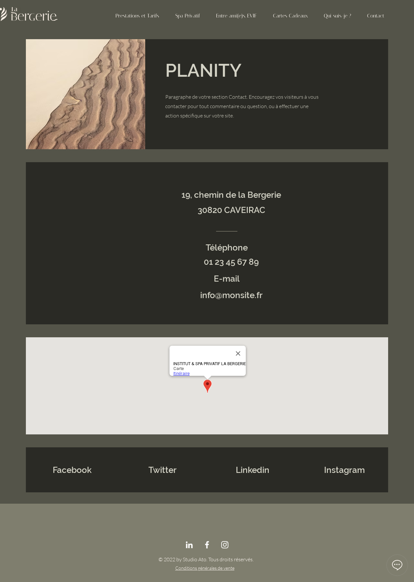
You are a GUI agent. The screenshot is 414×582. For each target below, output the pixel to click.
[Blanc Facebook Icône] (207, 545)
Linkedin (252, 470)
